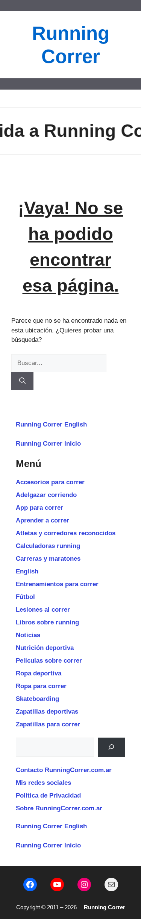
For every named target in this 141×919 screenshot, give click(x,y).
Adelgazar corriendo (46, 494)
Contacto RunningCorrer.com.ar (64, 770)
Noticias (28, 635)
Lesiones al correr (43, 609)
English (27, 571)
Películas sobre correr (49, 660)
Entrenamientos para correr (57, 584)
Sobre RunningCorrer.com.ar (59, 808)
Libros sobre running (47, 622)
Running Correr (104, 907)
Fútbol (25, 596)
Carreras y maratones (48, 558)
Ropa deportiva (38, 673)
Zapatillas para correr (48, 724)
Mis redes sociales (43, 782)
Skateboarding (37, 698)
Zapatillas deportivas (47, 711)
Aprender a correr (42, 520)
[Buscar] (22, 381)
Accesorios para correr (50, 482)
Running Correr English (51, 424)
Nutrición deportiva (45, 647)
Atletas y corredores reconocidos (65, 533)
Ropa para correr (41, 686)
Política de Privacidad (48, 795)
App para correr (39, 507)
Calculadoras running (48, 545)
